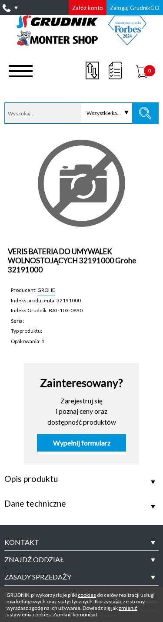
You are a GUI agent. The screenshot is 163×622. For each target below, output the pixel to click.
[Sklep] (81, 42)
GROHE (46, 290)
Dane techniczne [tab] (35, 503)
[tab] (81, 542)
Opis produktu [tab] (31, 478)
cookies (87, 595)
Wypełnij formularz (81, 443)
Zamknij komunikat (75, 614)
